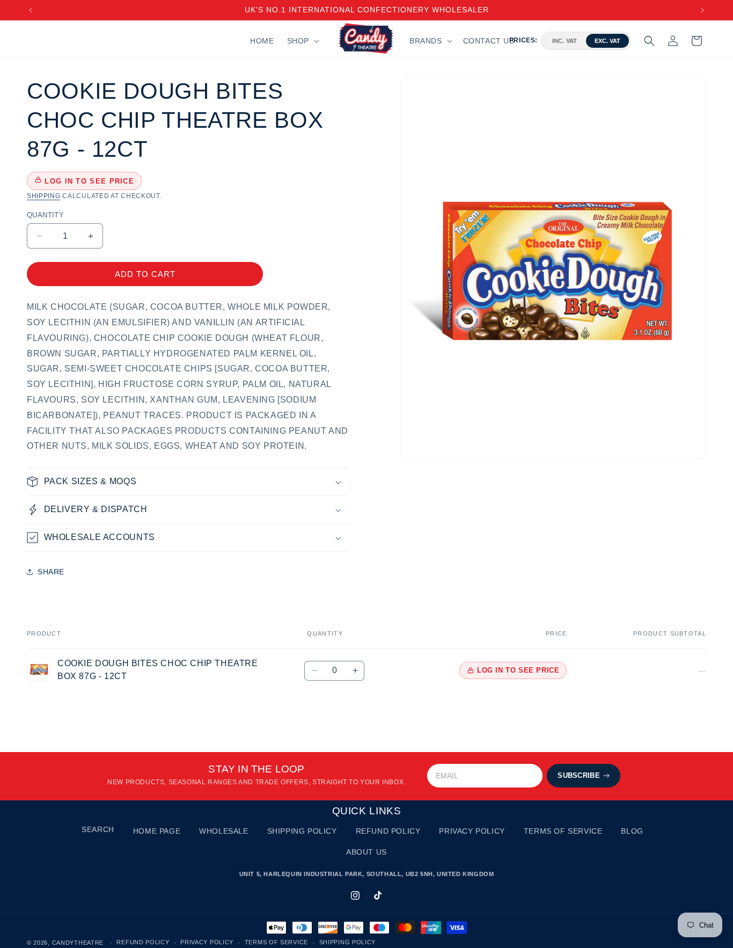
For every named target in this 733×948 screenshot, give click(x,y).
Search (98, 829)
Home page (156, 831)
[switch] (586, 41)
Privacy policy (206, 942)
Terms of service (276, 942)
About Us (366, 852)
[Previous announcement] (30, 10)
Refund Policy (388, 831)
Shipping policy (347, 942)
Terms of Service (563, 831)
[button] (302, 41)
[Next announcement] (702, 10)
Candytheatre (79, 942)
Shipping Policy (302, 831)
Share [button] (51, 571)
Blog (632, 831)
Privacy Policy (471, 831)
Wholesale (223, 831)
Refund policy (142, 942)
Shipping (44, 196)
